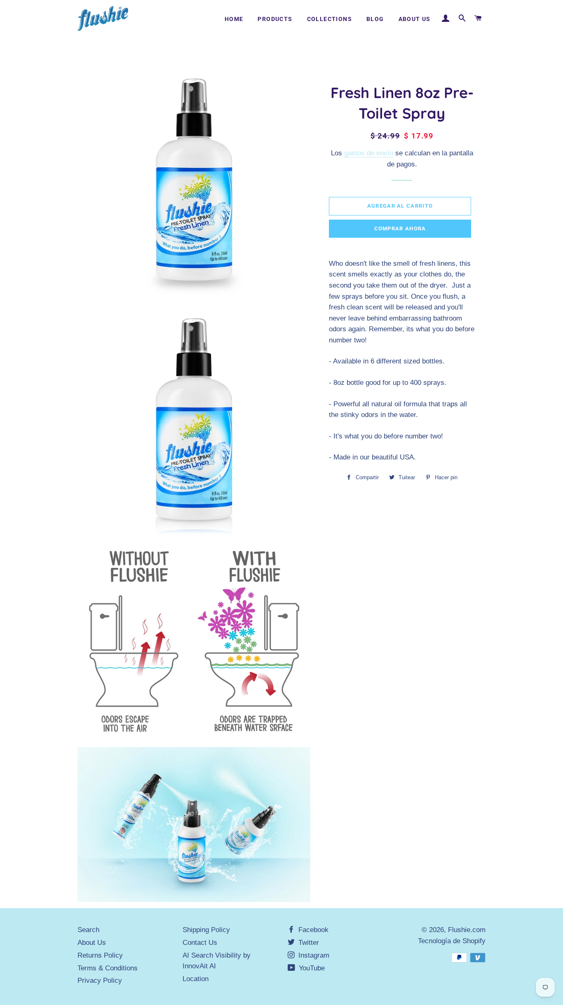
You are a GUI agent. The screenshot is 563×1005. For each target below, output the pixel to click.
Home (234, 19)
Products (275, 19)
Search (88, 930)
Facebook (312, 930)
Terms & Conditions (107, 968)
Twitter (307, 942)
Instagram (312, 955)
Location (196, 979)
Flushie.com (467, 930)
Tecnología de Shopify (452, 941)
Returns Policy (100, 955)
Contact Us (200, 942)
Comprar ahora (400, 228)
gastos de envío (368, 153)
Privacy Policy (99, 980)
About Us (415, 19)
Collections (329, 19)
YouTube (311, 968)
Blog (375, 19)
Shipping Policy (206, 930)
